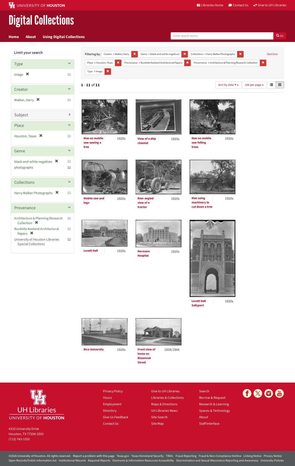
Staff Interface (209, 423)
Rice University (94, 349)
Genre (19, 151)
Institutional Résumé (72, 460)
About (31, 37)
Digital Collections (41, 20)
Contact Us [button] (240, 5)
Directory (109, 410)
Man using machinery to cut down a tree (202, 202)
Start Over (272, 54)
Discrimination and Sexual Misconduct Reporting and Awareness (217, 460)
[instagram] (268, 393)
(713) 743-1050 (19, 439)
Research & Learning (214, 404)
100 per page (253, 85)
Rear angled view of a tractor (146, 202)
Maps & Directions (164, 404)
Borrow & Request (212, 397)
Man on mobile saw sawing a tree (93, 142)
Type (18, 64)
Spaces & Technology (214, 410)
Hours (107, 397)
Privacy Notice (273, 456)
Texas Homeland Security (147, 456)
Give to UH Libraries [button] (272, 5)
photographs (23, 167)
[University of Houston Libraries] (37, 404)
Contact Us (111, 423)
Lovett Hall (91, 251)
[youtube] (279, 393)
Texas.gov (123, 456)
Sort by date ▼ (227, 85)
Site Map (157, 423)
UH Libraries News (164, 410)
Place (19, 126)
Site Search (159, 417)
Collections (24, 182)
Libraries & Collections (167, 397)
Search (204, 391)
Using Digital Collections (64, 37)
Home (14, 37)
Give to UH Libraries (165, 391)
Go (281, 36)
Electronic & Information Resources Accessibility (143, 460)
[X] (258, 393)
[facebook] (247, 393)
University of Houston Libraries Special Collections (36, 241)
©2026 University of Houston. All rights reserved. (40, 456)
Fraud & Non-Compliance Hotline (220, 456)
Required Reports (99, 460)
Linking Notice (252, 456)
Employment (112, 404)
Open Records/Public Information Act (33, 460)
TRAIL (169, 456)
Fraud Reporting (186, 456)
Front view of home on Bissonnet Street (146, 356)
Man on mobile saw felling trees (201, 142)
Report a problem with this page (93, 456)
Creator (21, 89)
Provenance (25, 208)
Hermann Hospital (144, 253)
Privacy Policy (113, 391)
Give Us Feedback (115, 417)
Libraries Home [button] (212, 5)
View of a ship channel (147, 141)
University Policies (272, 460)
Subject (21, 115)
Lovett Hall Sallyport (199, 303)
